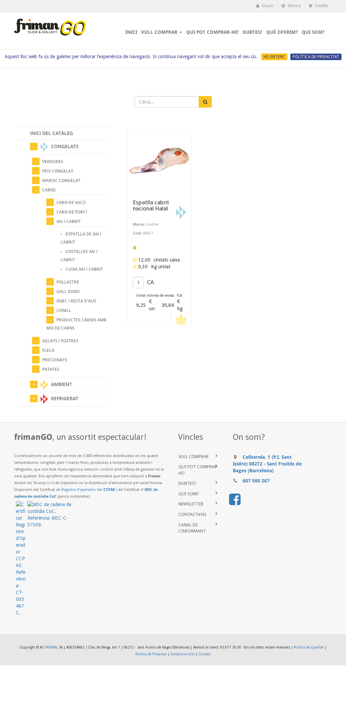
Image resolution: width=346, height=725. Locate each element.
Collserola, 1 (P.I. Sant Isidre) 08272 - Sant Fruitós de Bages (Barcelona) (267, 463)
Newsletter (190, 503)
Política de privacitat (316, 56)
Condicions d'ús (182, 654)
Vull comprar (193, 456)
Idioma (294, 5)
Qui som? (188, 493)
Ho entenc (274, 56)
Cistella (321, 5)
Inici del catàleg (51, 133)
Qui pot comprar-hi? (198, 470)
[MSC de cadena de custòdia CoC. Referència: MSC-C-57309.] (50, 514)
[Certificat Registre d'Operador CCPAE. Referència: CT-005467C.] (21, 558)
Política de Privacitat (151, 654)
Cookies (205, 654)
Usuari (267, 5)
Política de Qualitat (309, 647)
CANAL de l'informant (192, 528)
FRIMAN (51, 647)
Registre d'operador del (88, 490)
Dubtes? (187, 483)
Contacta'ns (192, 514)
